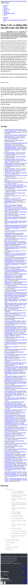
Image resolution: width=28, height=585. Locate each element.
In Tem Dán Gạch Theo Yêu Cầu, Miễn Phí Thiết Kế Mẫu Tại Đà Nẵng (15, 372)
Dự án (5, 6)
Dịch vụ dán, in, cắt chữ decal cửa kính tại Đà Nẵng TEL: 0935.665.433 (15, 218)
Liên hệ (5, 14)
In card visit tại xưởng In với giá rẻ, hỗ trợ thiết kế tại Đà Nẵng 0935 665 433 (16, 475)
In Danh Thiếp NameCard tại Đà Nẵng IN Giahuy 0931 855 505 (15, 418)
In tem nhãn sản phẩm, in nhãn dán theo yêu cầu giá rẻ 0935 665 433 (15, 463)
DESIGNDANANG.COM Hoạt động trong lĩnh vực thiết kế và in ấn (15, 130)
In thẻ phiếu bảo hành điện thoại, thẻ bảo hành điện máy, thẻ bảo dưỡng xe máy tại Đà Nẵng (16, 382)
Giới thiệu (6, 574)
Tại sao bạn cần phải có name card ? (13, 132)
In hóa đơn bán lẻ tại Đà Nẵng (12, 346)
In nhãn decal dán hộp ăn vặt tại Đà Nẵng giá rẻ (16, 236)
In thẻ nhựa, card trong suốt (19, 533)
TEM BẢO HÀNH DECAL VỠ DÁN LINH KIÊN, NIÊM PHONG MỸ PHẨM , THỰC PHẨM (16, 305)
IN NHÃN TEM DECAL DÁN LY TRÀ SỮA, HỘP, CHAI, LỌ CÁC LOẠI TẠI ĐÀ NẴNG (15, 161)
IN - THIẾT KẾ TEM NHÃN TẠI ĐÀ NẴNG (16, 287)
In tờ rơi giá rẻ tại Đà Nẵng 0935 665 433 (14, 435)
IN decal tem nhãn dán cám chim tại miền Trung (16, 388)
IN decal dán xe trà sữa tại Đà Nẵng (13, 310)
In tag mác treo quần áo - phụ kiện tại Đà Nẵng (16, 190)
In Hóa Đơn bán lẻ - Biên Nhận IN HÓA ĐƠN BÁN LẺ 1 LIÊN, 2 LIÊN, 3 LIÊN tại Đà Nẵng (16, 297)
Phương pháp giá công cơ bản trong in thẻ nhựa (16, 175)
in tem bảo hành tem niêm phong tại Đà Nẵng (15, 323)
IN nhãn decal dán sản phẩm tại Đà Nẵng (14, 337)
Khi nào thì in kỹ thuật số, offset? (12, 195)
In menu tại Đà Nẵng (10, 152)
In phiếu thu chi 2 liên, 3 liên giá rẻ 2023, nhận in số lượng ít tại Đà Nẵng (16, 343)
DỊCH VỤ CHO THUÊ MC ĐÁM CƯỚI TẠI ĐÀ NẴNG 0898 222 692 (16, 222)
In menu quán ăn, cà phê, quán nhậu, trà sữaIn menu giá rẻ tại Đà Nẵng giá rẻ (14, 394)
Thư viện (6, 8)
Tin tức (5, 10)
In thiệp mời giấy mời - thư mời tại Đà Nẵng (15, 156)
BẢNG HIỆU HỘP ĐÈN (11, 202)
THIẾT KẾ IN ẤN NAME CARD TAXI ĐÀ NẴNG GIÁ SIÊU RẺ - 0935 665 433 (16, 363)
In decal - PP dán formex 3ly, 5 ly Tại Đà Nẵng (18, 491)
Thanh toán (6, 12)
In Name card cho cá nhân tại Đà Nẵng (14, 140)
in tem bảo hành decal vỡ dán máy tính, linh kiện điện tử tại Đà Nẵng (15, 327)
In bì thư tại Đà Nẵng (10, 168)
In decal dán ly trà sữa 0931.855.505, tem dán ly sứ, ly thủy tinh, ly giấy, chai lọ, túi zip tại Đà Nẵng (16, 209)
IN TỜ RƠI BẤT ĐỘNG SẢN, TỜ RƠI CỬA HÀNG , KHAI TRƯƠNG (16, 300)
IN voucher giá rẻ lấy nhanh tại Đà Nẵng (14, 440)
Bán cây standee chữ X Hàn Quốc (13, 250)
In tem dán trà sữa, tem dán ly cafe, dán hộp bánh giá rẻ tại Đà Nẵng (15, 242)
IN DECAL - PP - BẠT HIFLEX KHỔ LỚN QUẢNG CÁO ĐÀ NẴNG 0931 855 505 (15, 254)
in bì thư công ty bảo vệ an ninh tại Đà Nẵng (15, 315)
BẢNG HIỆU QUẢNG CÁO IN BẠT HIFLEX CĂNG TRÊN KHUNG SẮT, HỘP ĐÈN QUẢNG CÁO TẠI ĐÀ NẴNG (16, 186)
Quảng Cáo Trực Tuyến (9, 13)
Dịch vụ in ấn (7, 9)
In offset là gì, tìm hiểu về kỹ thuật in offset (15, 193)
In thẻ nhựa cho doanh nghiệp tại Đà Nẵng (15, 153)
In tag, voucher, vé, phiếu (18, 531)
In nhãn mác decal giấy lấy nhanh (13, 166)
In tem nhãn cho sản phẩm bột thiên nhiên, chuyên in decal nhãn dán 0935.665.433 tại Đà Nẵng (16, 271)
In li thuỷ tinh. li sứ (17, 528)
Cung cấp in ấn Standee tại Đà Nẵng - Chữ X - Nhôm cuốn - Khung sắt (16, 472)
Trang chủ (6, 5)
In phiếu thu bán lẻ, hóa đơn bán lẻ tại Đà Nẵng (19, 495)
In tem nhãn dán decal (17, 518)
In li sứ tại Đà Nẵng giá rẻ (11, 178)
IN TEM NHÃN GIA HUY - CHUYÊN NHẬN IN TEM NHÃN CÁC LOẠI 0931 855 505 (16, 425)
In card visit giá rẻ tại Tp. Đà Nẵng (13, 360)
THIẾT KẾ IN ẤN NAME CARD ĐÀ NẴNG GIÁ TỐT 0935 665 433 (16, 367)
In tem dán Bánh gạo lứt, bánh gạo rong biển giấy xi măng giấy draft (15, 391)
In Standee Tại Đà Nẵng (12, 540)
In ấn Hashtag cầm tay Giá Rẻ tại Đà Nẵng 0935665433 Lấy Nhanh (15, 146)
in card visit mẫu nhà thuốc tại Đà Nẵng (14, 352)
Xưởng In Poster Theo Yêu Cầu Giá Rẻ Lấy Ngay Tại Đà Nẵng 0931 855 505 (15, 468)
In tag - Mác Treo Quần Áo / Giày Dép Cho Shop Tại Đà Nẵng (19, 504)
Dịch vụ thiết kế (10, 542)
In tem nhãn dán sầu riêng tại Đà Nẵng (14, 446)
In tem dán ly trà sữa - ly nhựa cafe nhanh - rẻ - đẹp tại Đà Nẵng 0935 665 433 (16, 398)
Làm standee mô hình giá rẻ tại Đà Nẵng (14, 318)
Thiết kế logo (8, 180)
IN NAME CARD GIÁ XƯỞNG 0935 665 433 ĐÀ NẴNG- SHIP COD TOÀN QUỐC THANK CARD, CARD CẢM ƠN (15, 406)
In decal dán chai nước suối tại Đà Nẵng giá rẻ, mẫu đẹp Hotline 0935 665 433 (16, 247)
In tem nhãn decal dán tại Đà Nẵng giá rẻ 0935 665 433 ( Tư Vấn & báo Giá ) (16, 263)
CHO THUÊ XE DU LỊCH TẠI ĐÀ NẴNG (15, 230)
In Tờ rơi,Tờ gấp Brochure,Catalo (16, 512)
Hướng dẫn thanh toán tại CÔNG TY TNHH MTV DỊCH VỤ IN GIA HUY (15, 149)
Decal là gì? (7, 198)
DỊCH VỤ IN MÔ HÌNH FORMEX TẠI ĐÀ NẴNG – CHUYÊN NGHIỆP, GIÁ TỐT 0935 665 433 (16, 480)
